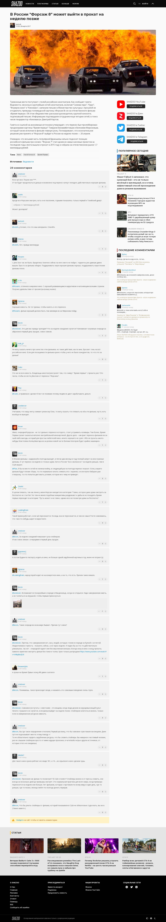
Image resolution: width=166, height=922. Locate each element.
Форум (75, 4)
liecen (20, 323)
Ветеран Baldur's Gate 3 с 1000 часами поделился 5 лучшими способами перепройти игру (24, 863)
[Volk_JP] (14, 344)
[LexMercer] (14, 406)
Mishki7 (21, 755)
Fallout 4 (121, 174)
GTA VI (130, 195)
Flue (19, 388)
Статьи (55, 4)
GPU (129, 212)
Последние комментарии (136, 250)
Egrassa (21, 301)
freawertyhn (23, 666)
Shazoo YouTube (92, 890)
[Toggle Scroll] (153, 3)
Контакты (14, 896)
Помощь (13, 901)
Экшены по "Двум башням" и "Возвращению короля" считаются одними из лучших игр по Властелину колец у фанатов (133, 317)
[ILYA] (14, 281)
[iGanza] (14, 240)
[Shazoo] (17, 3)
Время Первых (43, 155)
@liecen (15, 536)
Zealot (20, 486)
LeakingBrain (23, 510)
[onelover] (14, 174)
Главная (13, 890)
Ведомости (28, 161)
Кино (19, 155)
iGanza (20, 239)
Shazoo (88, 887)
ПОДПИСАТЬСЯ (136, 106)
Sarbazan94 (126, 305)
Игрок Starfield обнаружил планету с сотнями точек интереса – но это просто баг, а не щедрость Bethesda (135, 337)
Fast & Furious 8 (29, 155)
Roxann (21, 257)
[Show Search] (134, 3)
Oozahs (124, 325)
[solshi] (14, 195)
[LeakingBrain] (14, 511)
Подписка (52, 890)
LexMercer (22, 406)
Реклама (14, 893)
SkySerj (124, 254)
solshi (20, 194)
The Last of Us (54, 857)
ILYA (20, 280)
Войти (145, 4)
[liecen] (14, 323)
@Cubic (15, 394)
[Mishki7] (14, 756)
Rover (20, 426)
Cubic (20, 367)
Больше (65, 4)
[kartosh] (14, 222)
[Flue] (14, 389)
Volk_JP (21, 343)
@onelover (16, 329)
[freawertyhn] (14, 667)
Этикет (13, 898)
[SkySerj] (119, 255)
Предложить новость (57, 893)
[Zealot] (14, 487)
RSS (11, 904)
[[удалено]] (14, 552)
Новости (30, 4)
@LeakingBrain (18, 575)
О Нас (12, 887)
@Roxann (16, 286)
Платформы (42, 4)
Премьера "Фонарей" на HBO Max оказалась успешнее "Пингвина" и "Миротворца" (133, 263)
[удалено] (22, 551)
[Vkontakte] (136, 887)
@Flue (14, 468)
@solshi (15, 227)
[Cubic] (14, 368)
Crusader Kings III (136, 229)
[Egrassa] (14, 302)
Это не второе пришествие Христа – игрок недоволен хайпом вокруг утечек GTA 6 (136, 281)
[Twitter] (131, 887)
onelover (21, 174)
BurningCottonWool (129, 270)
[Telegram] (127, 887)
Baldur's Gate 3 (17, 857)
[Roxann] (14, 257)
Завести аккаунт (55, 887)
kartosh (18, 24)
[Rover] (14, 427)
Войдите (20, 820)
